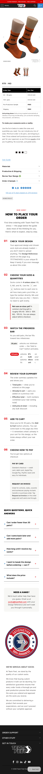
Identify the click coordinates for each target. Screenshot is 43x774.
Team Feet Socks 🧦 (24, 769)
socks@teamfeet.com (17, 602)
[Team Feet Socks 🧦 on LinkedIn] (21, 762)
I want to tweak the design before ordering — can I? (19, 563)
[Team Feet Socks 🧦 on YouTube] (29, 762)
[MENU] (1, 5)
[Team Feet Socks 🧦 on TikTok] (25, 762)
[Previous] (4, 37)
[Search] (35, 5)
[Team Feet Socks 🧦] (21, 5)
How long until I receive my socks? (19, 550)
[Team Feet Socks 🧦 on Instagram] (17, 762)
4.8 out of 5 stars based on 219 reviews (21, 193)
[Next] (39, 37)
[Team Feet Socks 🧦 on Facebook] (13, 762)
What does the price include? (16, 576)
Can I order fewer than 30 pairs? (18, 523)
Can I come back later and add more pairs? (19, 537)
